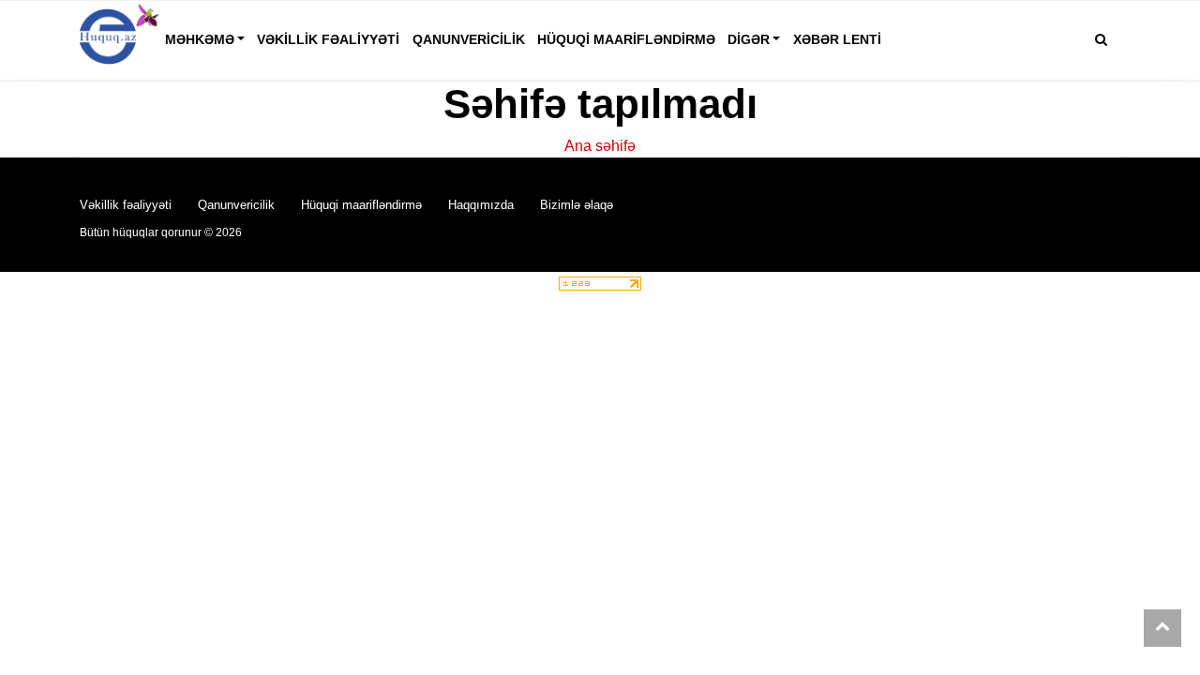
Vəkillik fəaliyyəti (328, 39)
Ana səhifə (600, 146)
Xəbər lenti (837, 39)
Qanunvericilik (468, 39)
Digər (749, 39)
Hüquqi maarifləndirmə (626, 39)
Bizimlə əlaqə (576, 205)
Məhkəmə (199, 39)
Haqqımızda (481, 205)
